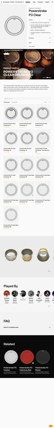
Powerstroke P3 (37, 8)
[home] (27, 2)
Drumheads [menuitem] (6, 2)
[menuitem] (10, 2)
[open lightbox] (14, 26)
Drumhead (31, 8)
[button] (1, 2)
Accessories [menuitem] (19, 2)
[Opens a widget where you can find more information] (51, 426)
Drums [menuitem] (12, 2)
